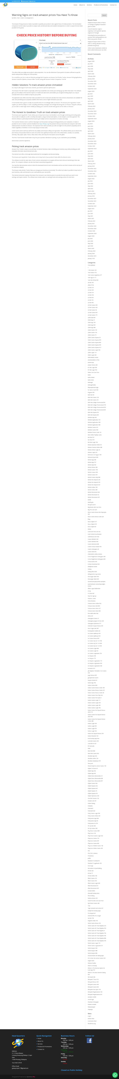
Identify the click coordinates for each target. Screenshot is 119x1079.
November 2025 (92, 83)
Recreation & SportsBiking (95, 868)
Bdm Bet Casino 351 (93, 400)
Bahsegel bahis (92, 385)
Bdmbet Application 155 (94, 420)
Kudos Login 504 (92, 723)
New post (90, 763)
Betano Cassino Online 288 (95, 447)
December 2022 (92, 168)
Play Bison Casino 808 (93, 831)
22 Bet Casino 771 (92, 315)
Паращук (90, 1009)
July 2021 (90, 211)
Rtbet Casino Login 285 (94, 883)
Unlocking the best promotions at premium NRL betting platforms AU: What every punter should (97, 37)
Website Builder (92, 963)
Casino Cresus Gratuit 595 (94, 546)
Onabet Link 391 (92, 801)
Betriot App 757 (92, 462)
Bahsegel (90, 382)
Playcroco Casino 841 (93, 841)
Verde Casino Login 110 (94, 943)
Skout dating (91, 895)
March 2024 (91, 133)
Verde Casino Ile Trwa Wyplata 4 (96, 930)
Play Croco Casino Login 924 (95, 836)
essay (89, 591)
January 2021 (91, 223)
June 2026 (90, 66)
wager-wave (91, 960)
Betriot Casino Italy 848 (94, 477)
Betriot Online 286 (92, 490)
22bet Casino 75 (92, 335)
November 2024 (92, 113)
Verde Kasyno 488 (92, 950)
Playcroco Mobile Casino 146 (95, 846)
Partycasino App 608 (93, 818)
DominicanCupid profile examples (96, 581)
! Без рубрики (91, 265)
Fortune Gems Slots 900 (94, 611)
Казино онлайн (92, 1004)
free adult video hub (93, 613)
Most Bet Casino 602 (93, 753)
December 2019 (92, 256)
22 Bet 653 (91, 297)
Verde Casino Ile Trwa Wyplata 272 (97, 925)
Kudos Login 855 (92, 726)
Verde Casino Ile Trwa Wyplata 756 (97, 933)
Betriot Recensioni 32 (93, 494)
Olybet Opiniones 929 (93, 796)
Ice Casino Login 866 (93, 648)
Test (89, 906)
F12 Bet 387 (91, 593)
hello (14, 18)
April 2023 (90, 158)
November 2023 (92, 143)
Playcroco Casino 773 (93, 838)
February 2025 (91, 106)
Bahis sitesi (91, 380)
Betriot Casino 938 (93, 472)
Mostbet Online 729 (93, 758)
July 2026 (90, 64)
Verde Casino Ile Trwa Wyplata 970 (97, 940)
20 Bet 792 (91, 282)
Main (89, 748)
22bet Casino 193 (92, 332)
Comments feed (92, 1021)
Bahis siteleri (91, 377)
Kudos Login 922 (92, 731)
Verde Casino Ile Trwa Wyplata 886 (97, 938)
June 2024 (90, 126)
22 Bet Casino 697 (92, 312)
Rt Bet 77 (90, 873)
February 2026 (91, 76)
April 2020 (90, 246)
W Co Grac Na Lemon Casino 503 (96, 958)
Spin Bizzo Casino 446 (93, 903)
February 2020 (91, 251)
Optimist (31, 1077)
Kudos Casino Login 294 (94, 702)
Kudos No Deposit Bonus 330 (96, 733)
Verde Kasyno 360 (92, 948)
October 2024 (91, 116)
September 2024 (92, 118)
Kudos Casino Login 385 (94, 705)
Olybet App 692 (92, 773)
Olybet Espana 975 (93, 793)
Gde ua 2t (90, 616)
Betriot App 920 (92, 465)
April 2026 (90, 71)
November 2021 (92, 201)
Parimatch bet (91, 811)
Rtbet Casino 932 (92, 881)
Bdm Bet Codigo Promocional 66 (96, 402)
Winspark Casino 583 (93, 984)
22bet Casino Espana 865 (94, 342)
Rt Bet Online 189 (92, 876)
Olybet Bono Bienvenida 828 (95, 778)
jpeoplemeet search (93, 678)
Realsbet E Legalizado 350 (95, 863)
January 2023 (91, 166)
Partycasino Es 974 (93, 823)
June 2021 (90, 213)
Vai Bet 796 (91, 918)
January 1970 (91, 258)
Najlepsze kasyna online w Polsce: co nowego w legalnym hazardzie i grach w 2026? (97, 24)
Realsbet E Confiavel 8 (93, 861)
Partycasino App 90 (93, 821)
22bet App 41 (91, 320)
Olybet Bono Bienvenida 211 (95, 776)
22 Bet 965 (91, 302)
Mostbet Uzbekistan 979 (94, 761)
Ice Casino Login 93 (93, 651)
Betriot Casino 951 (93, 475)
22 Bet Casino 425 (92, 307)
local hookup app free (93, 738)
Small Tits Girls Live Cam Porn (96, 900)
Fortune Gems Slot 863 (94, 606)
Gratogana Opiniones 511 (94, 623)
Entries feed (91, 1018)
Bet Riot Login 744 (93, 442)
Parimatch (90, 808)
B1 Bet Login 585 (92, 367)
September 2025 (92, 88)
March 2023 (91, 161)
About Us (82, 5)
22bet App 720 (91, 322)
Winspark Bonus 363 (93, 982)
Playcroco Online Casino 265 (95, 848)
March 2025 (91, 103)
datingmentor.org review (94, 574)
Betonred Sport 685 (93, 457)
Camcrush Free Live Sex (94, 531)
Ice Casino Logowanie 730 (95, 653)
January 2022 (91, 196)
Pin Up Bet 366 (92, 826)
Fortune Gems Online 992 (94, 603)
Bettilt (89, 500)
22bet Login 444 (92, 355)
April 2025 (90, 101)
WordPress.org (92, 1023)
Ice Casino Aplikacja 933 (94, 636)
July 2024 (90, 123)
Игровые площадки (93, 1002)
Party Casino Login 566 (94, 813)
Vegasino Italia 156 (93, 920)
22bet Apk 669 (91, 317)
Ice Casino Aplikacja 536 (94, 633)
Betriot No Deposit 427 (94, 485)
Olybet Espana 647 (93, 788)
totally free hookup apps (94, 910)
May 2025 (90, 98)
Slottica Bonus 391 (93, 898)
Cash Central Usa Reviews (94, 534)
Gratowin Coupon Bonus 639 (95, 626)
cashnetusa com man (93, 536)
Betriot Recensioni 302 (94, 492)
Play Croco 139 (92, 833)
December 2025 (92, 81)
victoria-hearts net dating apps (96, 955)
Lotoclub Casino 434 (93, 741)
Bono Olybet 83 (92, 526)
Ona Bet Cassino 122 (93, 798)
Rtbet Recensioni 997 (93, 888)
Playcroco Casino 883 (93, 843)
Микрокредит (91, 1007)
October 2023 (91, 146)
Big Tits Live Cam (92, 509)
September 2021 (92, 206)
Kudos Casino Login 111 (94, 700)
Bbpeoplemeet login (93, 387)
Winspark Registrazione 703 (95, 992)
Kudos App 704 (92, 683)
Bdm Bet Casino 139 (93, 397)
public (89, 858)
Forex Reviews (91, 601)
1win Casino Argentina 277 (95, 275)
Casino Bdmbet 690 (93, 541)
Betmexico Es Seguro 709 (94, 455)
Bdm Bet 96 (91, 395)
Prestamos (91, 856)
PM (89, 851)
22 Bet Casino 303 (92, 305)
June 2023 (90, 153)
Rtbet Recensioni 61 (93, 885)
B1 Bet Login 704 (92, 370)
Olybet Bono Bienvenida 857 (95, 781)
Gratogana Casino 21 (93, 618)
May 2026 (90, 69)
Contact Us (113, 5)
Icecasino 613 (91, 668)
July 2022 (90, 181)
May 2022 (90, 186)
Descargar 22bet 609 (93, 579)
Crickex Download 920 (94, 564)
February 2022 (91, 193)
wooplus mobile (92, 997)
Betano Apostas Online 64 (95, 445)
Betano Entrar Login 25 (94, 450)
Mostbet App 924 (92, 756)
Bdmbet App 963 (92, 417)
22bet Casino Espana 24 (94, 337)
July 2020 (90, 238)
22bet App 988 (91, 327)
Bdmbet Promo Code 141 (94, 432)
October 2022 (91, 173)
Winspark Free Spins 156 (94, 989)
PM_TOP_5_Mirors (92, 853)
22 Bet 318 (91, 295)
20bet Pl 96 (91, 285)
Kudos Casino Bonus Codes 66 (96, 693)
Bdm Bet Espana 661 (93, 415)
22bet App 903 (91, 325)
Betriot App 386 (92, 460)
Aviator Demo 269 (92, 365)
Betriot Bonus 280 (92, 467)
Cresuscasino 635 (92, 561)
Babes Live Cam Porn (93, 372)
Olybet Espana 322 (93, 786)
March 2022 (91, 191)
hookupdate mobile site (94, 631)
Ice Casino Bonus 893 (93, 638)
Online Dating (91, 803)
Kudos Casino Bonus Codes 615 (96, 690)
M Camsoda (91, 746)
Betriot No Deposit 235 (94, 479)
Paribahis (90, 806)
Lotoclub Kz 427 (92, 743)
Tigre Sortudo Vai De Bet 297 (95, 908)
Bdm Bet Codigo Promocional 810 (97, 407)
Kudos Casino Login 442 (94, 707)
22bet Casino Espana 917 (94, 347)
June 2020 (90, 241)
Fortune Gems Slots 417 (94, 608)
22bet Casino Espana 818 (94, 340)
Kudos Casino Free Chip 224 (95, 695)
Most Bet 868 (91, 751)
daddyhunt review (92, 566)
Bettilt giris (90, 502)
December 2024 (92, 111)
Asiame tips (91, 362)
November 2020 (92, 228)
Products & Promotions (101, 5)
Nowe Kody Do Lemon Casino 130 (97, 766)
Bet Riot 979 (91, 440)
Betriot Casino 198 (93, 470)
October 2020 (91, 231)
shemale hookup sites (93, 893)
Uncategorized (29, 18)
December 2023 (92, 141)
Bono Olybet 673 (92, 524)
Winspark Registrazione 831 (95, 994)
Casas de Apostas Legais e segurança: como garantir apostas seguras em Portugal (97, 31)
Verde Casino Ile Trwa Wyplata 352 (97, 928)
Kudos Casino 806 (92, 685)
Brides (89, 529)
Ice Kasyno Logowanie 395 (95, 663)
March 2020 (91, 248)
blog (89, 519)
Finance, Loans (92, 598)
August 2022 (91, 178)
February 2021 (91, 221)
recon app (90, 866)
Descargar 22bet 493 (93, 576)
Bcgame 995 (91, 392)
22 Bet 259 (91, 290)
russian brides (91, 891)
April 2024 (90, 131)
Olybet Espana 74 (92, 791)
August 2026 (91, 61)
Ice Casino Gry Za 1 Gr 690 (95, 643)
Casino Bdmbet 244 (93, 539)
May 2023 (90, 156)
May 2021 (90, 216)
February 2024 (91, 136)
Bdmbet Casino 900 (93, 430)
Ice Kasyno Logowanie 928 (95, 666)
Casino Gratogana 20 (93, 549)
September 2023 (92, 148)
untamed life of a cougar (94, 915)
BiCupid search (92, 504)
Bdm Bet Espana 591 (93, 412)
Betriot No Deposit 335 (94, 482)
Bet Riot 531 (91, 437)
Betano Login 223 (92, 452)
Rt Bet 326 (90, 871)
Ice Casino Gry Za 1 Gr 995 (95, 646)
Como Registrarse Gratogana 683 (96, 559)
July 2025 (90, 94)
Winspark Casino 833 (93, 987)
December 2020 (92, 226)
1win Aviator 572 (92, 272)
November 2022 (92, 171)
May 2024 (90, 128)
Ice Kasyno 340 (92, 656)
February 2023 (91, 163)
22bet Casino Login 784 (94, 350)
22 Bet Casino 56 (92, 310)
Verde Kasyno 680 (92, 953)
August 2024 (91, 121)
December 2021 (92, 198)
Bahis (89, 375)
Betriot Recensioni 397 (94, 497)
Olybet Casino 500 (92, 783)
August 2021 (91, 208)
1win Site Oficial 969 (93, 280)
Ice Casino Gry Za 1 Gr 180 (95, 641)
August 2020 (91, 236)
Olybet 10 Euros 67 (93, 768)
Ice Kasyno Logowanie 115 (95, 661)
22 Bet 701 (91, 300)
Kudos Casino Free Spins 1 (95, 698)
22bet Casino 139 (92, 330)
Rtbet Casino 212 (92, 878)
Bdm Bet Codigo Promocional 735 (97, 405)
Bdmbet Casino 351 (93, 427)
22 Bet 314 (91, 292)
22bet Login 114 (92, 352)
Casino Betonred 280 (93, 544)
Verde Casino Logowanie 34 (95, 945)
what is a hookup (92, 965)
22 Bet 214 (91, 287)
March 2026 (91, 73)
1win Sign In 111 (92, 277)
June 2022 (90, 183)
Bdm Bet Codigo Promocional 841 (97, 410)
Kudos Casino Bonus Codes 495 (96, 687)
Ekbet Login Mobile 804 (94, 588)
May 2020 (90, 243)
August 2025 (91, 91)
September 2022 (92, 176)
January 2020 (91, 253)
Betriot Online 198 (92, 487)
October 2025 (91, 86)
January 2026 (91, 79)
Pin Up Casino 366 (92, 828)
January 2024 (91, 138)
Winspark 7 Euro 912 (93, 979)
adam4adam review (93, 357)
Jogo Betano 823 (92, 675)
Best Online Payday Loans (95, 435)
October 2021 (91, 203)
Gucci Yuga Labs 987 (93, 628)
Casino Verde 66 (92, 551)
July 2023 (90, 151)
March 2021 (91, 218)
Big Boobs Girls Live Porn (94, 507)
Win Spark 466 (91, 977)
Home (75, 5)
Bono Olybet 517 (92, 521)
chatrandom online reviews (95, 554)
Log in (89, 1016)
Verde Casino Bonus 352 (94, 923)
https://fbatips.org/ (44, 124)
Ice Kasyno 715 (92, 658)
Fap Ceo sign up (92, 596)
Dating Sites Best (92, 571)
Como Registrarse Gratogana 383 (96, 556)
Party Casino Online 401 (94, 816)
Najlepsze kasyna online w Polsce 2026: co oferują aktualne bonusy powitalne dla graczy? (96, 43)
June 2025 (90, 96)
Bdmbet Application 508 (94, 422)
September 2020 (92, 233)
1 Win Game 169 (92, 270)
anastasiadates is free (93, 360)
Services (89, 5)
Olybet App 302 (92, 771)
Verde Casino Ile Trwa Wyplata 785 (97, 935)
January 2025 (91, 108)
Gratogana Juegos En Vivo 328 (96, 621)
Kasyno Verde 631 (92, 680)
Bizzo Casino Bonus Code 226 (96, 516)
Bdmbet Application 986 (94, 425)
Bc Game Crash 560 (93, 390)
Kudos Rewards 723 (93, 736)
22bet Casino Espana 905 (94, 345)
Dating (89, 569)
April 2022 (90, 188)
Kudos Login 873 (92, 728)
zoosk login (91, 999)
